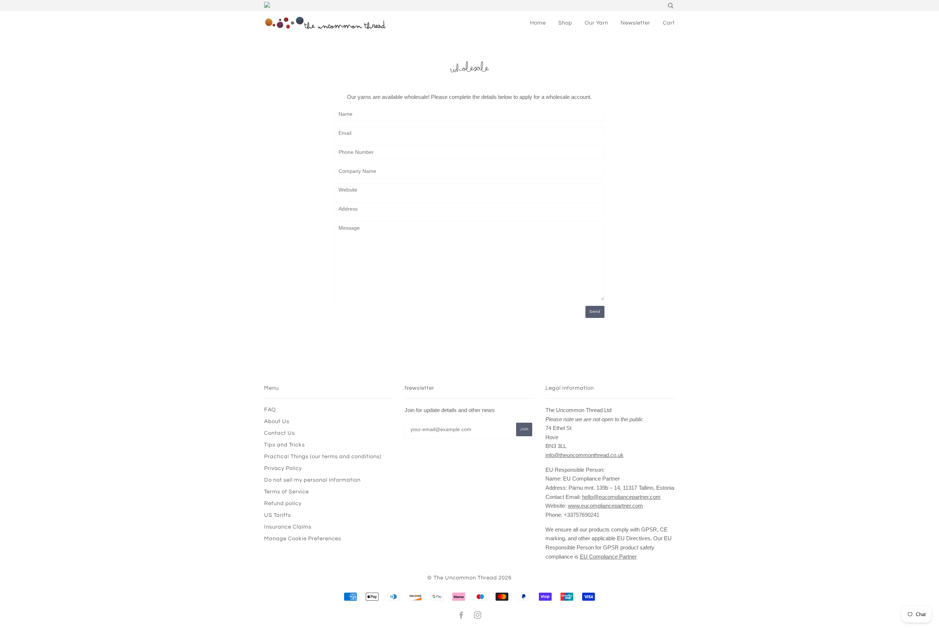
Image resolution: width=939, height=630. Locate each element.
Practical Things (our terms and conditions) (322, 456)
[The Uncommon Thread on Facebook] (461, 616)
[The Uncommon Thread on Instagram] (478, 616)
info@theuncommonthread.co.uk (584, 455)
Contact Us (279, 433)
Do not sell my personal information (312, 480)
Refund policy (283, 503)
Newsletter (635, 23)
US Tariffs (277, 515)
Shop (565, 23)
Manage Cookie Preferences (302, 538)
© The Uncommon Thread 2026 (469, 578)
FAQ (270, 409)
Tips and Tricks (284, 445)
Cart (669, 23)
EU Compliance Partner (608, 556)
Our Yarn (596, 23)
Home (538, 23)
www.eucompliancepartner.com (605, 506)
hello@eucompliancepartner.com (621, 497)
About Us (276, 421)
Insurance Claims (287, 527)
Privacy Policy (283, 468)
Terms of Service (286, 491)
